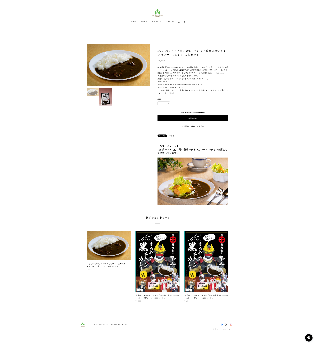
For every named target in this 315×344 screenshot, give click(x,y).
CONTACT (170, 22)
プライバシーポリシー (101, 324)
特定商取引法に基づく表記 (119, 324)
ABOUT (144, 22)
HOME (133, 22)
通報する (171, 136)
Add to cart (193, 118)
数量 (159, 99)
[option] (118, 65)
